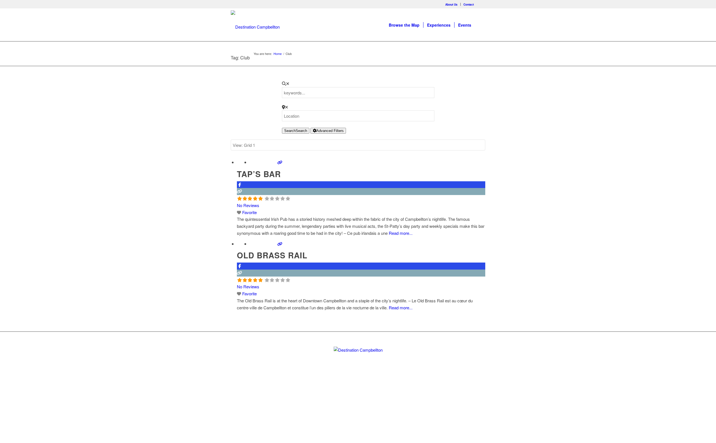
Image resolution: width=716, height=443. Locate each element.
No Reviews (248, 205)
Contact (468, 4)
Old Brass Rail (272, 255)
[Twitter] (348, 394)
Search (295, 131)
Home (278, 54)
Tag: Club (240, 57)
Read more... (401, 233)
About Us (451, 4)
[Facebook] (481, 4)
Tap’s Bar (259, 174)
